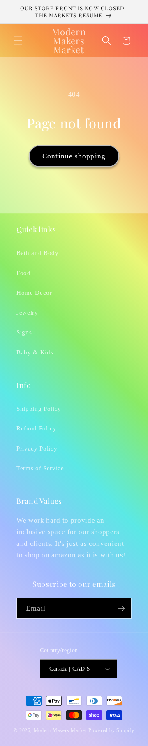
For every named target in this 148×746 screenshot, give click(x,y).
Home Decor (34, 292)
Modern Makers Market (60, 730)
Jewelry (27, 312)
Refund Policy (36, 428)
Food (23, 272)
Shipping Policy (38, 408)
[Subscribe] (121, 608)
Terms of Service (40, 467)
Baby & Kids (34, 352)
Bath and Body (37, 252)
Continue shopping (74, 156)
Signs (24, 332)
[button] (18, 40)
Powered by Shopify (111, 730)
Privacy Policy (36, 448)
